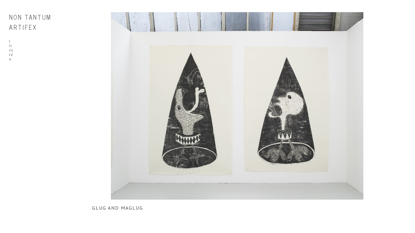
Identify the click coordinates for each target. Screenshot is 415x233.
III (11, 50)
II (10, 45)
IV (11, 54)
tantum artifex (30, 22)
